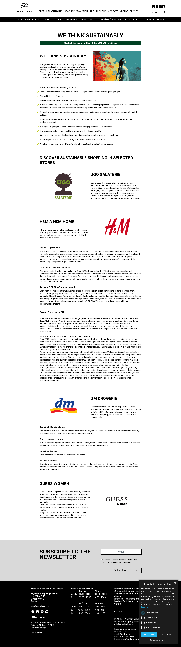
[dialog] (158, 612)
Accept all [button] (149, 634)
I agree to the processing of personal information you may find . (90, 38)
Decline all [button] (167, 634)
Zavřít (90, 55)
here (101, 40)
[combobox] (175, 583)
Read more (145, 607)
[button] (158, 640)
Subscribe (89, 47)
